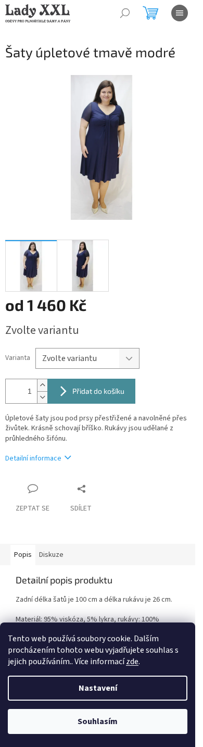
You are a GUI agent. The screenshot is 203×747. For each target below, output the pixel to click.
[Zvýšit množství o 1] (42, 385)
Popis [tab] (23, 555)
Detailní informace (33, 458)
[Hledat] (125, 13)
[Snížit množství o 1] (42, 397)
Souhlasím (98, 721)
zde (132, 661)
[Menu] (179, 13)
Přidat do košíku (98, 391)
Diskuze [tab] (51, 555)
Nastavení (98, 688)
